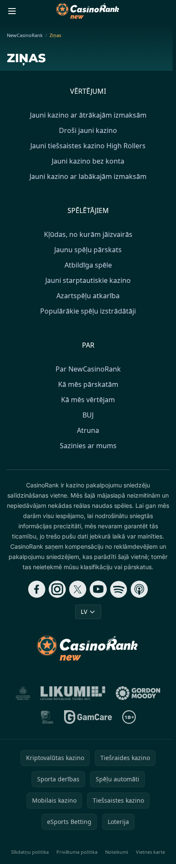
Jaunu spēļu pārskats (88, 249)
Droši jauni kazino (88, 130)
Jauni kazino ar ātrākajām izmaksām (88, 115)
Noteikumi (116, 852)
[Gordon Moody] (138, 693)
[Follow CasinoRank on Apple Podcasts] (139, 589)
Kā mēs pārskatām (88, 384)
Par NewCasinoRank (88, 369)
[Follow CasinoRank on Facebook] (36, 589)
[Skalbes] (47, 717)
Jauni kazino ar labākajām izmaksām (88, 176)
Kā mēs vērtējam (88, 399)
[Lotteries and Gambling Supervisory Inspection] (23, 693)
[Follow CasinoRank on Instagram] (57, 589)
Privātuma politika (76, 852)
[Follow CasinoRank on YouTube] (98, 589)
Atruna (88, 430)
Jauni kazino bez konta (88, 161)
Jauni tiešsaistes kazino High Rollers (88, 145)
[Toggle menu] (12, 11)
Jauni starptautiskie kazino (88, 280)
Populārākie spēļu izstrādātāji (88, 311)
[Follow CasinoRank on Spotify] (118, 589)
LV (84, 612)
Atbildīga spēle (88, 265)
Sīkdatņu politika (30, 852)
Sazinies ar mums (88, 445)
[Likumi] (73, 693)
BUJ (88, 415)
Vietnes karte (150, 852)
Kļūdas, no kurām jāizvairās (88, 234)
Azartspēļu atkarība (88, 295)
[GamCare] (87, 717)
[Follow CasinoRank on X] (77, 589)
